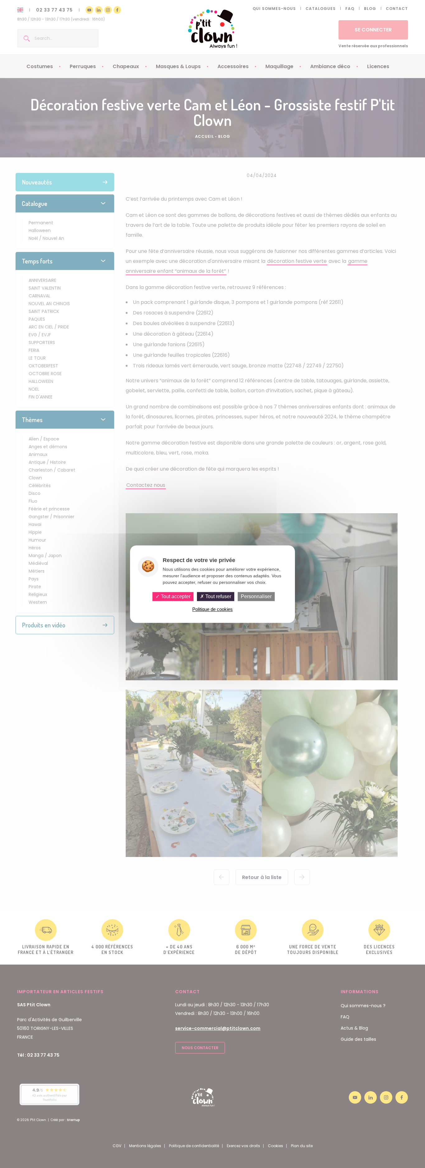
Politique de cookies (212, 609)
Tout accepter (175, 596)
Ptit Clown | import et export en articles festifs (212, 28)
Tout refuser (217, 596)
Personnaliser (256, 596)
